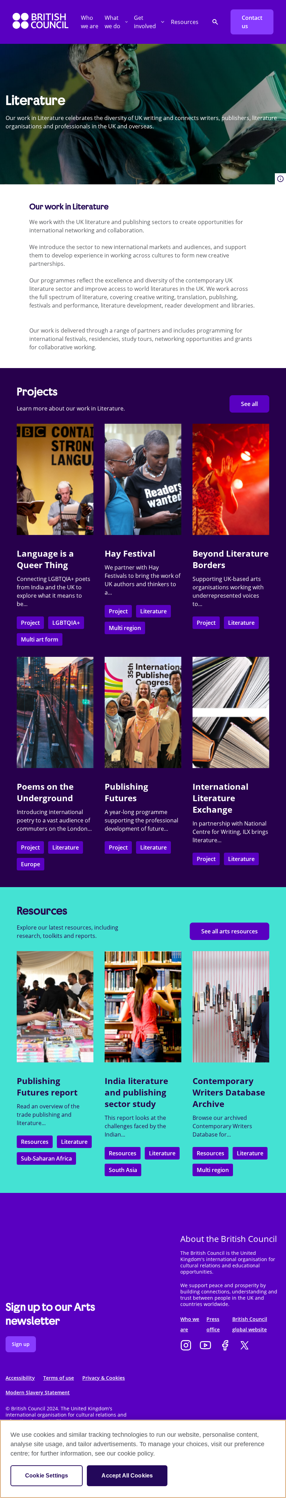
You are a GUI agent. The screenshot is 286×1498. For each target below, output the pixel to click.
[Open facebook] (225, 1346)
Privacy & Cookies (103, 1378)
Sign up (21, 1344)
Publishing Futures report (47, 1086)
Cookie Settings (46, 1476)
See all (249, 404)
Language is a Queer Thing (45, 559)
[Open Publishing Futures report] (55, 1006)
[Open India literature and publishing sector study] (143, 1006)
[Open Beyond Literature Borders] (231, 479)
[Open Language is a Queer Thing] (55, 479)
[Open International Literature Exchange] (231, 712)
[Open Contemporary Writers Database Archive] (231, 1006)
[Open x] (244, 1346)
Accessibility (20, 1378)
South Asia (123, 1170)
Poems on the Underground (45, 792)
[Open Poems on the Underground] (55, 712)
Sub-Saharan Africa (46, 1158)
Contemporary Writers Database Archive (229, 1092)
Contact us (252, 22)
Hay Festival (130, 553)
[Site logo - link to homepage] (40, 22)
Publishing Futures (126, 792)
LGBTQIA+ (66, 623)
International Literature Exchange (220, 798)
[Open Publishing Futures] (143, 712)
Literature (153, 611)
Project (30, 623)
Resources (184, 22)
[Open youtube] (205, 1346)
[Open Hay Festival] (143, 479)
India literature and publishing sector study (136, 1092)
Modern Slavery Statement (38, 1392)
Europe (30, 864)
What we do (112, 22)
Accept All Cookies (127, 1476)
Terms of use (58, 1378)
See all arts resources (229, 931)
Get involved (145, 22)
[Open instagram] (185, 1346)
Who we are (89, 22)
